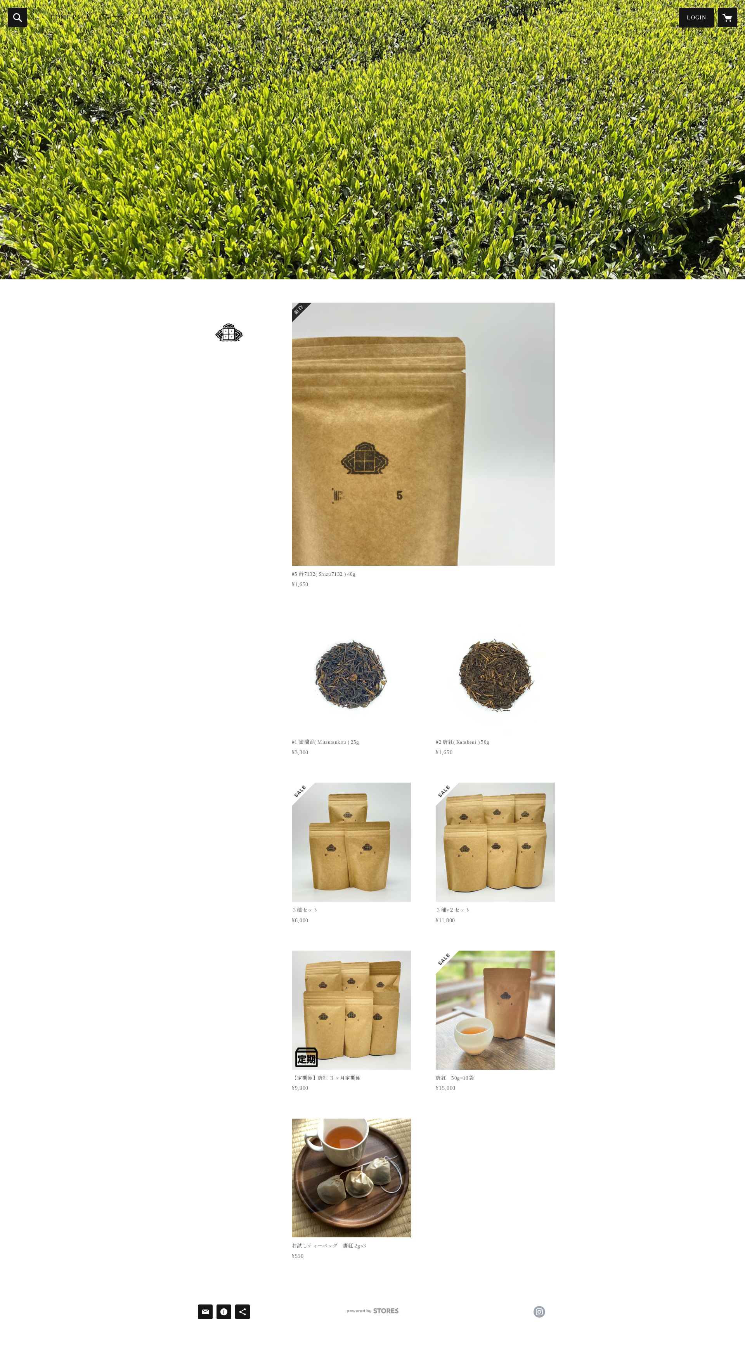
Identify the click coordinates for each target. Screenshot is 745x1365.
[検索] (17, 17)
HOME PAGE (70, 17)
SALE (185, 17)
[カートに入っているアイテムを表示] (727, 17)
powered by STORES (372, 1313)
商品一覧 (111, 17)
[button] (696, 18)
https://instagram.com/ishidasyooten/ (539, 1312)
